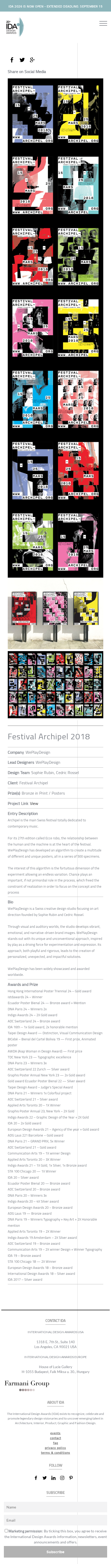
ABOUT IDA (55, 1402)
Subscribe (55, 1552)
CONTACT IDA (55, 1320)
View (34, 803)
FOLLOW (55, 1465)
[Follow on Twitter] (47, 1478)
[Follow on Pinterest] (73, 1478)
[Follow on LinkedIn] (55, 1478)
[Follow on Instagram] (64, 1478)
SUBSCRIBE (55, 1492)
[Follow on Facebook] (38, 1478)
